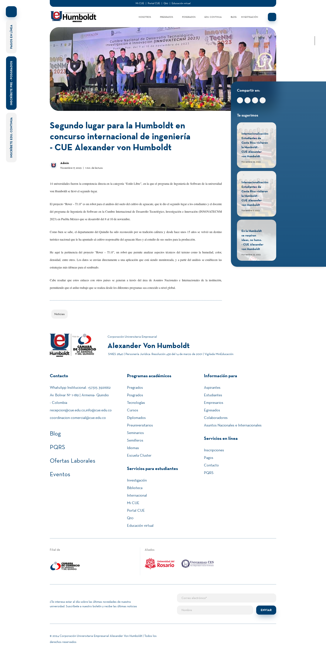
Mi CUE (140, 3)
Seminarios (135, 432)
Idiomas (133, 447)
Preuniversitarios (140, 425)
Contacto (211, 465)
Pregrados (166, 17)
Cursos (132, 410)
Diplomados (136, 417)
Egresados (212, 410)
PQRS (57, 447)
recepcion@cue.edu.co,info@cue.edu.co (81, 410)
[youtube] (314, 31)
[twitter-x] (314, 19)
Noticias (59, 314)
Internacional (137, 495)
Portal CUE (154, 3)
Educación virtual (181, 3)
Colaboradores (216, 417)
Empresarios (213, 402)
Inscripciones (214, 450)
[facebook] (314, 13)
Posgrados (188, 17)
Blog (234, 17)
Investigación (249, 17)
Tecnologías (136, 402)
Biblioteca (134, 487)
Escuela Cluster (139, 455)
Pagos (208, 457)
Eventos (60, 474)
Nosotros (145, 17)
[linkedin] (314, 7)
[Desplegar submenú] (153, 17)
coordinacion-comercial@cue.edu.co (78, 417)
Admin (64, 163)
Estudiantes (213, 395)
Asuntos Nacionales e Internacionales (232, 425)
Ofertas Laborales (72, 460)
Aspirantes (212, 387)
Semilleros (135, 440)
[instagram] (314, 25)
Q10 (166, 3)
